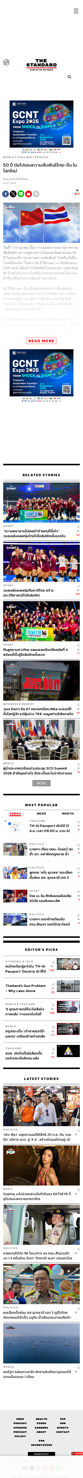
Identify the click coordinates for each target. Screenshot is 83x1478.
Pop (63, 1419)
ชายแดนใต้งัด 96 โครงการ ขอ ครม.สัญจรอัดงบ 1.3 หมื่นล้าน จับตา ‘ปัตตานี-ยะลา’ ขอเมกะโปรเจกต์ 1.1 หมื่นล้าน (37, 1255)
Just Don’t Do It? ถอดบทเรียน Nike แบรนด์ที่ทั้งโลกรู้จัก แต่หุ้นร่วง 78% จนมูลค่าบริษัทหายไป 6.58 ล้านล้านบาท (38, 711)
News (20, 1419)
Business (10, 704)
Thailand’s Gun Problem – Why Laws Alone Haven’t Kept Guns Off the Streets (25, 988)
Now (63, 1423)
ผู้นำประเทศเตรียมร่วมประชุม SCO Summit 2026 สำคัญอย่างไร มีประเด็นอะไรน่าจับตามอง (37, 770)
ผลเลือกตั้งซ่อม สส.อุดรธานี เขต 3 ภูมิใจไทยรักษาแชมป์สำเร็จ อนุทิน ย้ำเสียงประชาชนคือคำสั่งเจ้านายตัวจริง (36, 1315)
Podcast (20, 1423)
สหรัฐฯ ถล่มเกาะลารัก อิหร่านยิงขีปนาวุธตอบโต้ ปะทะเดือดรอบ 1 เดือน (37, 1374)
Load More (41, 1386)
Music (8, 1189)
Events (63, 1428)
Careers (41, 1428)
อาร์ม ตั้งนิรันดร (18, 179)
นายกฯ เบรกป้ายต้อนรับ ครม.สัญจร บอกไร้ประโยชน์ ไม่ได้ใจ (49, 921)
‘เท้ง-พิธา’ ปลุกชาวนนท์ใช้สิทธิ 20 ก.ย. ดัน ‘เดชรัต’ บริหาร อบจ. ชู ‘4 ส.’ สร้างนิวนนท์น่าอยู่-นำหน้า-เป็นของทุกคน (37, 1137)
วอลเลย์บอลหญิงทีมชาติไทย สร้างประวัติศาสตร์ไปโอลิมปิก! (28, 593)
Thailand (24, 157)
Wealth (41, 1419)
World (8, 157)
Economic (13, 961)
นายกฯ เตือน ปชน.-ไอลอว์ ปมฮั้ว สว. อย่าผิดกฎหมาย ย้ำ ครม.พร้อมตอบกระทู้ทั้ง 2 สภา (51, 851)
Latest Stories (41, 1078)
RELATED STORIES (41, 475)
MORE (41, 783)
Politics (36, 844)
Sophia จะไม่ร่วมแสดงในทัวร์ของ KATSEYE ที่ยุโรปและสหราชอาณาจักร (37, 1196)
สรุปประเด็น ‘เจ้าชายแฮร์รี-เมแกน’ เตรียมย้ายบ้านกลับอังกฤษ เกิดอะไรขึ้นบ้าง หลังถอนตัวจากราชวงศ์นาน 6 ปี (25, 1033)
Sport (8, 526)
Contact (63, 1432)
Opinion (41, 157)
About (41, 1432)
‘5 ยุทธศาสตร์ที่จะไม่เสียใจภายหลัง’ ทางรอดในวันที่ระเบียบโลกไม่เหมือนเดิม (24, 1011)
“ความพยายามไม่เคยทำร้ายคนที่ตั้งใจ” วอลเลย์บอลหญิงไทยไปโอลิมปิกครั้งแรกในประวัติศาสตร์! (34, 533)
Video (41, 1423)
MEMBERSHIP (41, 1454)
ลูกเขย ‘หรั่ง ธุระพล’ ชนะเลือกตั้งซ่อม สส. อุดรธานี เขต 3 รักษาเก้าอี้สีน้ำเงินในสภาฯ (50, 875)
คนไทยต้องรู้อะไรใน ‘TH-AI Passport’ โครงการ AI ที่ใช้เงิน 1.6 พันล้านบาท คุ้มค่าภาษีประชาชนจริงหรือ (26, 968)
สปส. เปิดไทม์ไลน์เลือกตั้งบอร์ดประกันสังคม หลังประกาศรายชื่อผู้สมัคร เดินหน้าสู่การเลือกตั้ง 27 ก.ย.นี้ (25, 1055)
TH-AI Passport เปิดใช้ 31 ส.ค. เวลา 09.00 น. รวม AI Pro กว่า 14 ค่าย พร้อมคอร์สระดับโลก (50, 828)
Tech (29, 961)
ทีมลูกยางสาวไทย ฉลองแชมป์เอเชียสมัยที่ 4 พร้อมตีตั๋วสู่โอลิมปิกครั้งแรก (35, 652)
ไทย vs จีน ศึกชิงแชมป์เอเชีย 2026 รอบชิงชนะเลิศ (50, 898)
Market (27, 704)
